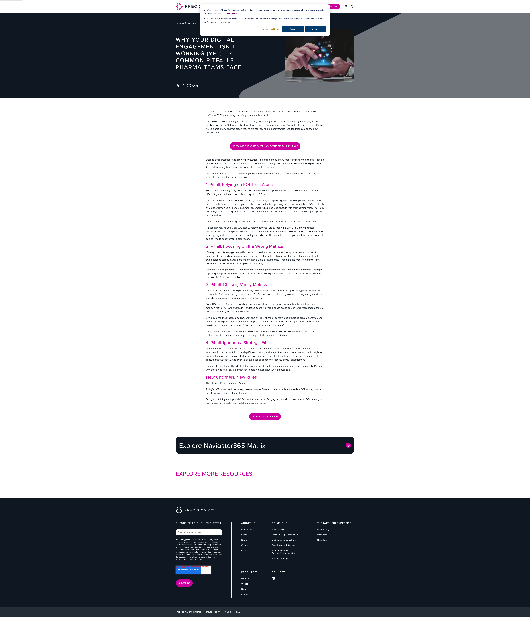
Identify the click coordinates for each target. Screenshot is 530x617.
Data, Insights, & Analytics (284, 545)
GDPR (228, 611)
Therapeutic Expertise (334, 523)
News (244, 539)
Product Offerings (280, 558)
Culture (244, 545)
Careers (245, 550)
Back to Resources (186, 23)
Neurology (322, 539)
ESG (238, 611)
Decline (315, 29)
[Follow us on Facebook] (273, 579)
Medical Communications (284, 539)
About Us (248, 523)
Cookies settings (271, 29)
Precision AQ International (188, 611)
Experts (244, 534)
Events (244, 594)
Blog (243, 589)
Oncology (322, 534)
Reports (245, 578)
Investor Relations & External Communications (284, 552)
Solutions (279, 523)
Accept (293, 29)
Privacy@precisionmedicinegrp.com (189, 559)
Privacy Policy (231, 13)
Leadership (246, 529)
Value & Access (279, 529)
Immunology (323, 529)
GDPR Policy (180, 549)
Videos (244, 583)
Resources (249, 572)
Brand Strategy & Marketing (285, 534)
